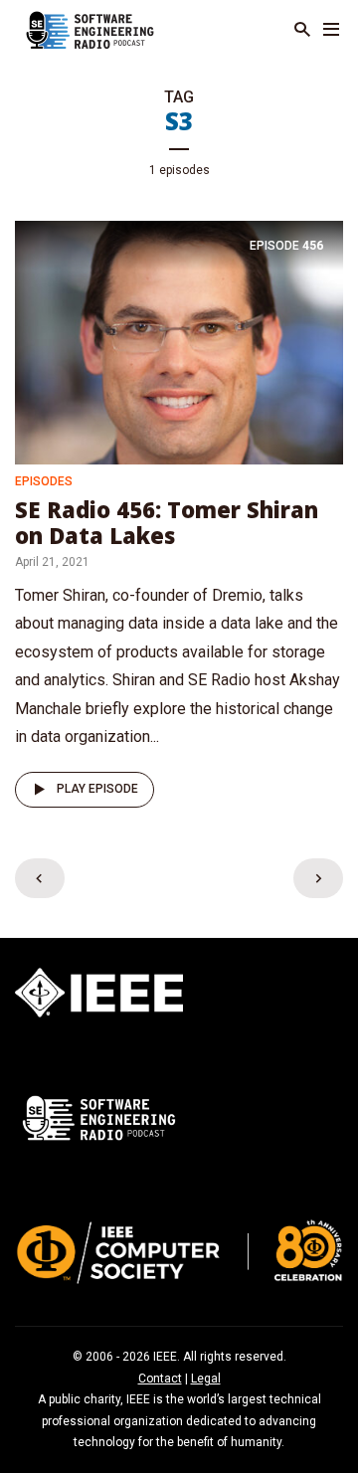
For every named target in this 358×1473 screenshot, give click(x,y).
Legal (206, 1378)
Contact (160, 1378)
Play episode (97, 789)
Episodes (44, 481)
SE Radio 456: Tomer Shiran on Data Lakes (166, 522)
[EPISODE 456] (179, 341)
